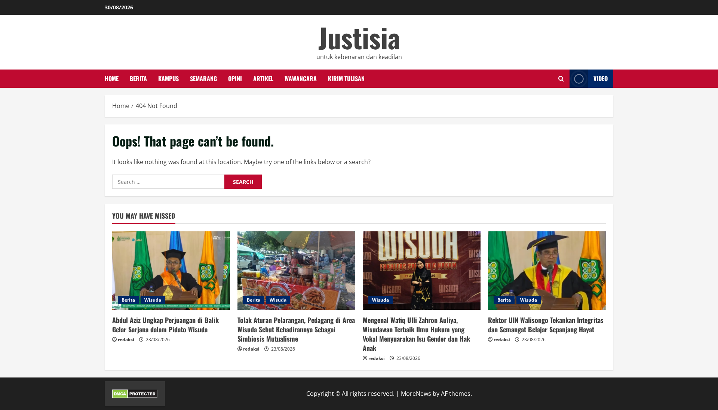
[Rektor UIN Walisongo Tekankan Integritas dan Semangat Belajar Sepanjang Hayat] (547, 270)
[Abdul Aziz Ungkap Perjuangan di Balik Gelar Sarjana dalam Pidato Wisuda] (171, 270)
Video (600, 78)
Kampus (168, 78)
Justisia (359, 37)
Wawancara (301, 78)
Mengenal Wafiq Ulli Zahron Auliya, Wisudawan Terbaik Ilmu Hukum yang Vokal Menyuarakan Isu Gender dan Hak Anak (416, 334)
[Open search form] (561, 79)
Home (112, 78)
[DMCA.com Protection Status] (134, 393)
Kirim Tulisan (346, 78)
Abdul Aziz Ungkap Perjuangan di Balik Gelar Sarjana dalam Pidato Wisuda (165, 324)
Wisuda (152, 300)
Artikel (263, 78)
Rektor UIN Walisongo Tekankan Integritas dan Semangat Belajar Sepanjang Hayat (546, 324)
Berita (138, 78)
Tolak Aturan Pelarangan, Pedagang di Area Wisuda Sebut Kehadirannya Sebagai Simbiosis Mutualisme (296, 329)
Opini (235, 78)
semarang (203, 78)
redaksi (126, 339)
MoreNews (416, 393)
